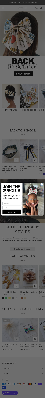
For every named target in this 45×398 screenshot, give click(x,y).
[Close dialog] (42, 184)
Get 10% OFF (12, 212)
